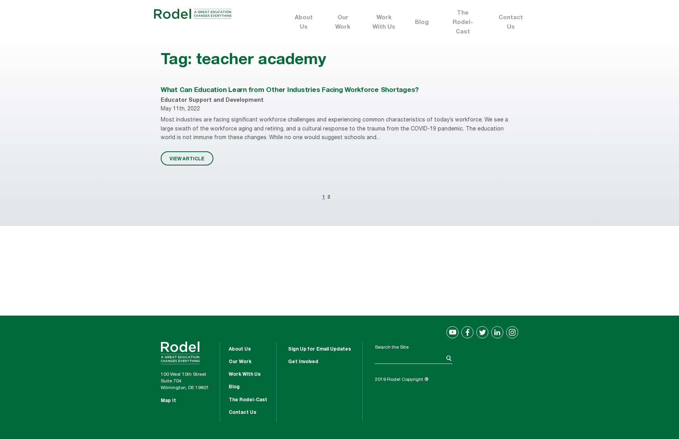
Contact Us (511, 22)
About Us (304, 22)
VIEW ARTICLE (186, 158)
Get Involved (303, 362)
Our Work (343, 22)
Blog (422, 23)
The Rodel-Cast (463, 22)
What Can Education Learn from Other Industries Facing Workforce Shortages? (290, 90)
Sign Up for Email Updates (319, 349)
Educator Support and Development (212, 100)
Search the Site (392, 347)
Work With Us (384, 22)
